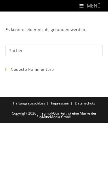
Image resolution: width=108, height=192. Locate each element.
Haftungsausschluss (29, 103)
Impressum (60, 103)
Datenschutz (85, 103)
